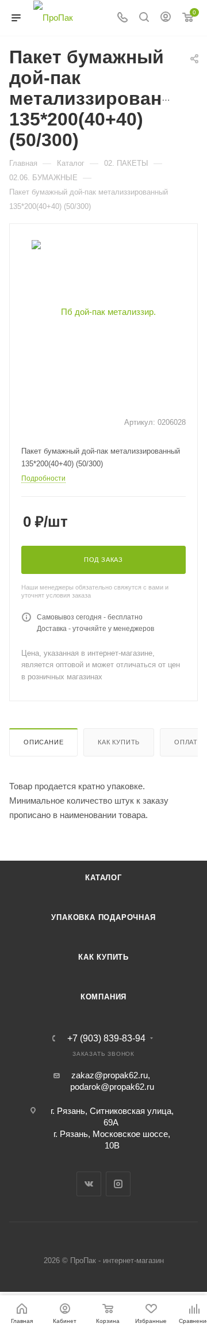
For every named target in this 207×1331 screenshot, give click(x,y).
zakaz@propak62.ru (109, 1075)
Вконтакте (88, 1184)
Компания (103, 996)
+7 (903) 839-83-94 (106, 1038)
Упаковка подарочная (103, 917)
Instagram (118, 1184)
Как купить (119, 742)
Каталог (103, 877)
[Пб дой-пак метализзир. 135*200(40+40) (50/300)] (103, 311)
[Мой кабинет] (165, 18)
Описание (43, 742)
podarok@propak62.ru (112, 1087)
